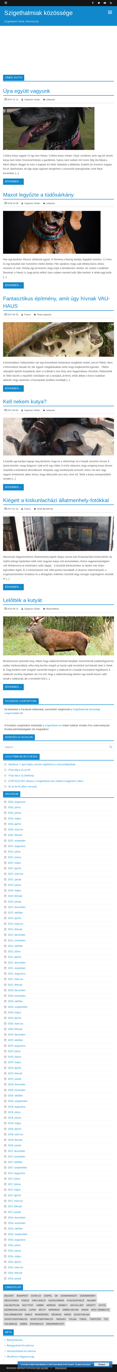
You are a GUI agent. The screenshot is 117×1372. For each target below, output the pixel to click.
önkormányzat (55, 1324)
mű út (42, 1310)
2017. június (14, 1184)
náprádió (54, 1310)
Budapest (22, 1296)
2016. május (14, 1256)
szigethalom (81, 1314)
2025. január (14, 879)
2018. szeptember (18, 1101)
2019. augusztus (16, 1045)
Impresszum (61, 1367)
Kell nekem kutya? (24, 401)
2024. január (14, 901)
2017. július (14, 1178)
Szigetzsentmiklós (41, 1319)
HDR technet (42, 1367)
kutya (102, 1305)
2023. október (15, 912)
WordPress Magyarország (20, 1356)
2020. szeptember (18, 1007)
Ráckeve (56, 1314)
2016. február (15, 1272)
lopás (32, 1310)
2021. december (17, 962)
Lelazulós (50, 99)
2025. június (14, 857)
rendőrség (42, 1314)
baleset (9, 1296)
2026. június (14, 812)
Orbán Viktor (70, 1310)
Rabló (28, 1314)
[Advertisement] (58, 48)
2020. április (14, 1018)
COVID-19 (36, 1296)
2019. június (14, 1056)
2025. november (17, 840)
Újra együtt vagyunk (26, 91)
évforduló (36, 1324)
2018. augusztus (16, 1106)
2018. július (14, 1112)
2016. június (14, 1250)
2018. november (17, 1090)
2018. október (15, 1095)
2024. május (14, 890)
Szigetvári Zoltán (32, 99)
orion (84, 1310)
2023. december (17, 907)
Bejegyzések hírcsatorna (20, 1345)
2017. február (15, 1206)
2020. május (14, 1012)
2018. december (17, 1084)
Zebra (23, 1324)
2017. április (14, 1195)
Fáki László (39, 1300)
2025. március (15, 873)
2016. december (17, 1217)
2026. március (15, 829)
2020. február (15, 1029)
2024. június (14, 885)
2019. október (15, 1040)
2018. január (14, 1145)
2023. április (14, 918)
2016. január (14, 1278)
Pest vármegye (100, 1310)
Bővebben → (13, 181)
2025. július (14, 851)
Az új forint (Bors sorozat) (22, 786)
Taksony (61, 1319)
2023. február (15, 929)
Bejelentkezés (15, 1340)
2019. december (17, 1034)
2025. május (14, 862)
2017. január (14, 1212)
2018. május (14, 1123)
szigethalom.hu (53, 725)
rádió (67, 1314)
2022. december (17, 934)
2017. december (16, 1151)
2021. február (15, 984)
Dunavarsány (88, 1296)
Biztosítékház (52, 608)
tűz (106, 1319)
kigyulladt (77, 1305)
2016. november (17, 1223)
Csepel (48, 1296)
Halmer (91, 1300)
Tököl (83, 1319)
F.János (27, 314)
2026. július (14, 807)
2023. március (15, 923)
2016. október (15, 1228)
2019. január (14, 1079)
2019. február (15, 1073)
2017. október (15, 1162)
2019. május (14, 1062)
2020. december (17, 990)
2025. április (14, 868)
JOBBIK (40, 1305)
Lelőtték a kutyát (22, 600)
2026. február (15, 835)
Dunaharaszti (69, 1296)
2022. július (14, 951)
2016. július (14, 1245)
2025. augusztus (16, 846)
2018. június (14, 1117)
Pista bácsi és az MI (19, 770)
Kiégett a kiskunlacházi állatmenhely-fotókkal (56, 500)
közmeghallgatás (15, 1310)
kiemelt (62, 1305)
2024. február (15, 896)
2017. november (16, 1156)
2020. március (15, 1023)
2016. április (14, 1261)
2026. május (14, 818)
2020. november (17, 995)
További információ (82, 1364)
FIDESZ (25, 1300)
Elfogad (101, 1364)
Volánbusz (10, 1324)
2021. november (17, 968)
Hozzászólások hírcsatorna (21, 1351)
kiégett (91, 1305)
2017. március (15, 1201)
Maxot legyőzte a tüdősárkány (38, 195)
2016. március (15, 1267)
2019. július (14, 1051)
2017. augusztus (16, 1173)
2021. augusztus (16, 973)
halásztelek (11, 1305)
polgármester (13, 1314)
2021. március (15, 979)
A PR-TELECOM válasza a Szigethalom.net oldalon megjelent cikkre (45, 781)
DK (56, 1296)
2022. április (14, 957)
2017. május (14, 1189)
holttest (27, 1305)
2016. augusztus (16, 1239)
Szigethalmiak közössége (38, 12)
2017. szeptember (17, 1167)
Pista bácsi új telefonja (21, 775)
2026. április (14, 824)
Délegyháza (11, 1300)
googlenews (56, 1300)
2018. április (14, 1129)
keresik (51, 1305)
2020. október (15, 1001)
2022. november (17, 940)
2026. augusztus (16, 801)
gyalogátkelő (75, 1300)
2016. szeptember (18, 1234)
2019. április (14, 1068)
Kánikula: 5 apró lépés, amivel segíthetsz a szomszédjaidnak (42, 764)
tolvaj (72, 1319)
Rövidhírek (48, 508)
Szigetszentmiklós (15, 1319)
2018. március (15, 1134)
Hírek (39, 314)
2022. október (15, 946)
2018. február (15, 1140)
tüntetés (95, 1319)
